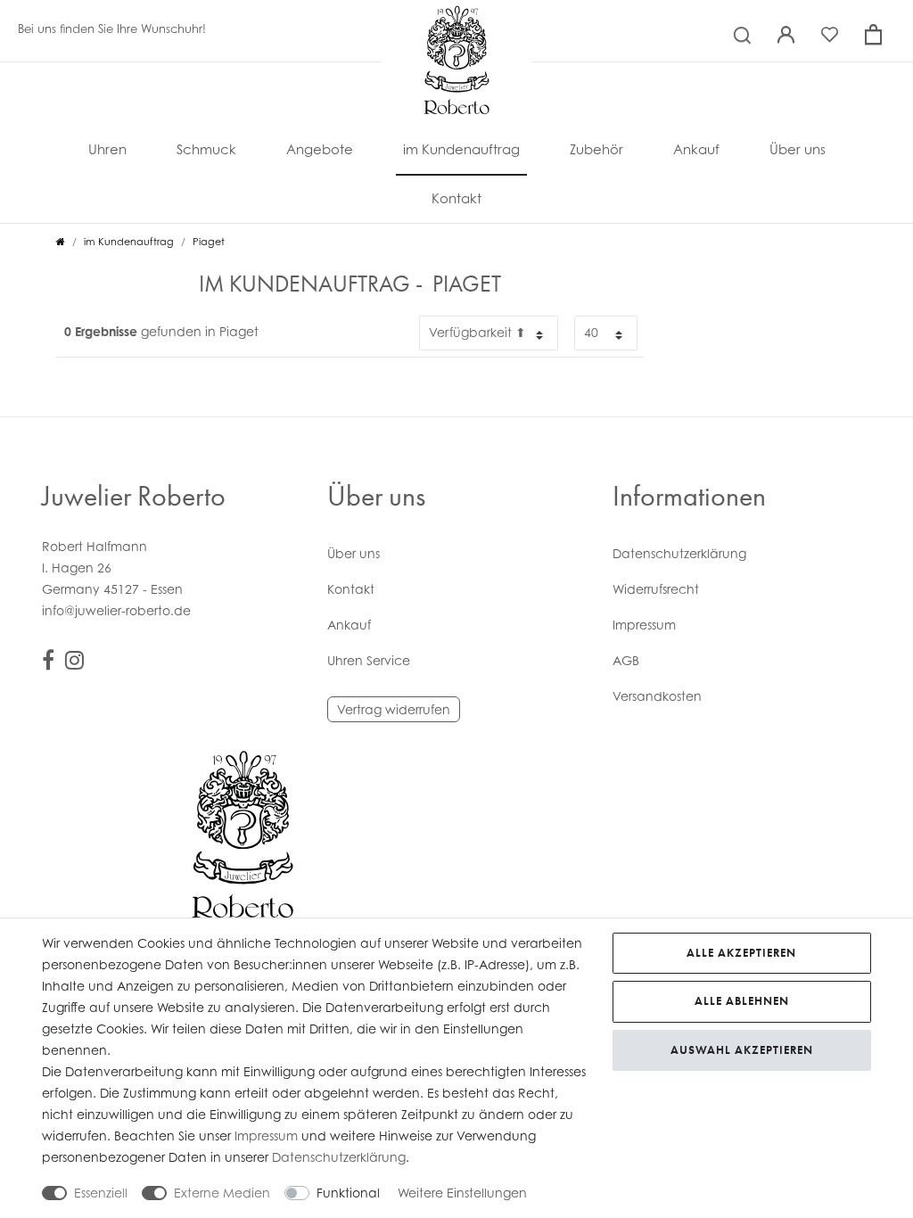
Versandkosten (657, 696)
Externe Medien (222, 1192)
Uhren (107, 149)
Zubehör (596, 149)
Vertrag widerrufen (393, 709)
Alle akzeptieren (741, 952)
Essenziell (100, 1192)
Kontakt (456, 198)
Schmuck (206, 149)
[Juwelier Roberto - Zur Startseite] (456, 22)
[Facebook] (48, 663)
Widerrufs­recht (656, 589)
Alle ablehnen (742, 1000)
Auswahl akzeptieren (741, 1050)
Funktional (348, 1192)
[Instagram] (74, 663)
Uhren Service (368, 660)
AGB (626, 660)
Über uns (797, 149)
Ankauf (696, 149)
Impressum (644, 624)
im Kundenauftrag (461, 149)
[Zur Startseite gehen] (60, 241)
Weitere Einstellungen (462, 1192)
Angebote (319, 149)
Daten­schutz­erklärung (679, 553)
